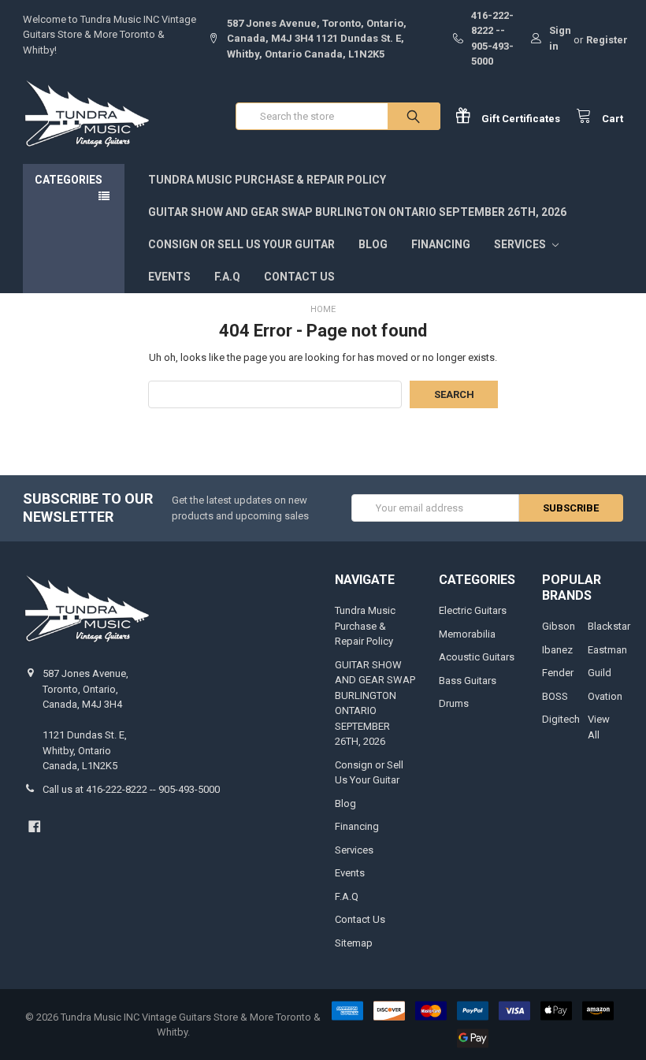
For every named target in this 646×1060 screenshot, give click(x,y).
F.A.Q (227, 276)
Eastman (607, 650)
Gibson (558, 626)
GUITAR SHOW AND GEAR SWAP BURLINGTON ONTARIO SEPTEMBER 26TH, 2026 (357, 212)
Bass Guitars (467, 680)
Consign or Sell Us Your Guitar (241, 244)
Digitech (561, 719)
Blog (373, 244)
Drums (454, 703)
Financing (440, 244)
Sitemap (354, 943)
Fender (558, 673)
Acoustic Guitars (476, 657)
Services (521, 244)
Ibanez (557, 650)
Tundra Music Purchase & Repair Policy (267, 179)
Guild (599, 673)
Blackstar (609, 626)
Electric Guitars (473, 610)
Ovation (605, 696)
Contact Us (299, 276)
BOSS (555, 696)
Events (169, 276)
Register (607, 40)
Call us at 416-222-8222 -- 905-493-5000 (131, 789)
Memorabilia (467, 634)
